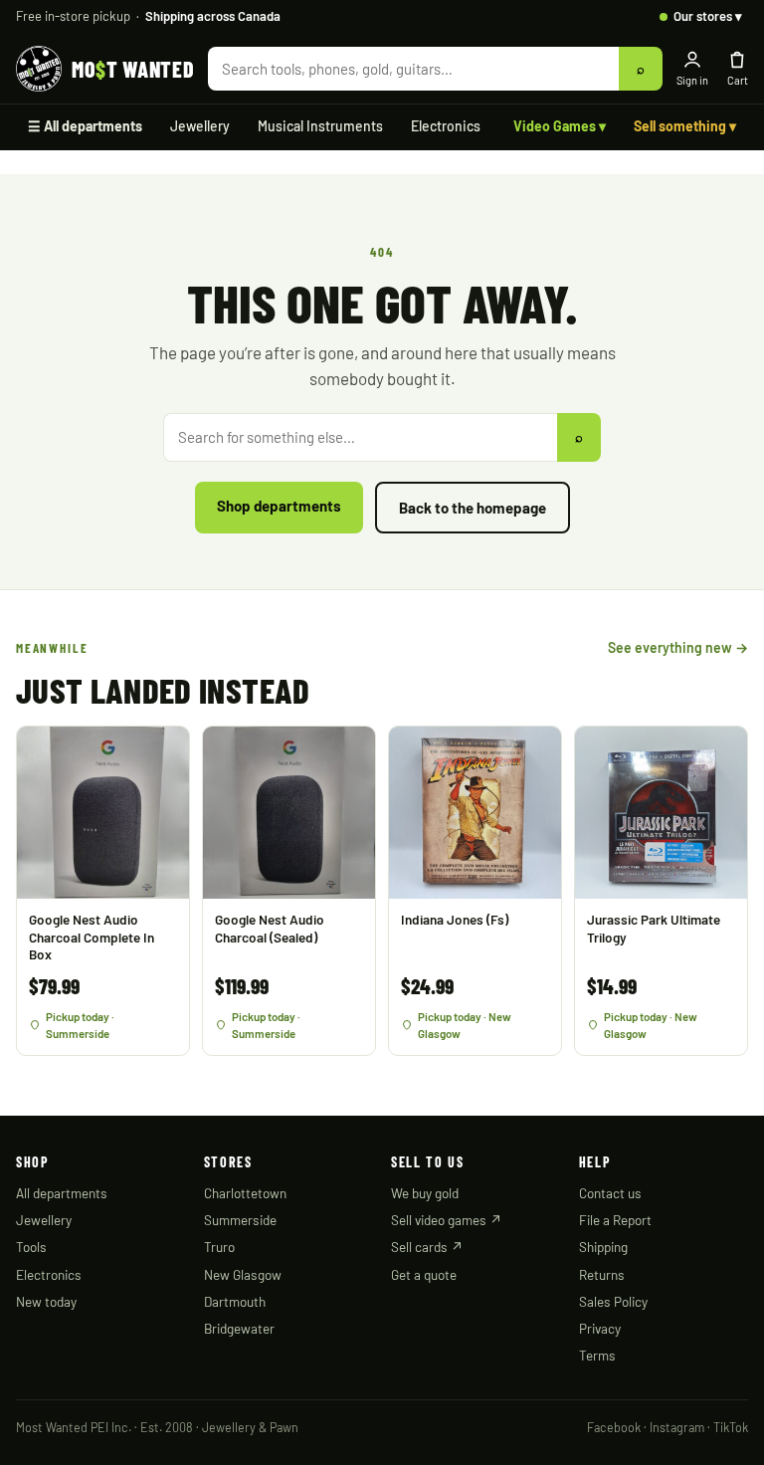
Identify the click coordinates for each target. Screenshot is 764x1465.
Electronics (445, 125)
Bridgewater (239, 1328)
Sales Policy (613, 1301)
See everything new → (678, 647)
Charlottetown (245, 1192)
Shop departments (279, 506)
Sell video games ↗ (446, 1219)
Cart (737, 80)
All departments (61, 1192)
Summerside (240, 1219)
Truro (219, 1246)
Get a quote (424, 1274)
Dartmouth (235, 1301)
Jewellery (200, 125)
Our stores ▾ (707, 16)
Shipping (603, 1246)
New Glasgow (243, 1274)
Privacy (600, 1328)
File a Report (615, 1219)
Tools (31, 1246)
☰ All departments (85, 125)
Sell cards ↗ (427, 1246)
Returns (602, 1274)
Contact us (610, 1192)
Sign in (692, 80)
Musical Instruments (320, 125)
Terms (597, 1355)
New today (46, 1301)
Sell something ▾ (685, 125)
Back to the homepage (472, 508)
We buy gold (425, 1192)
